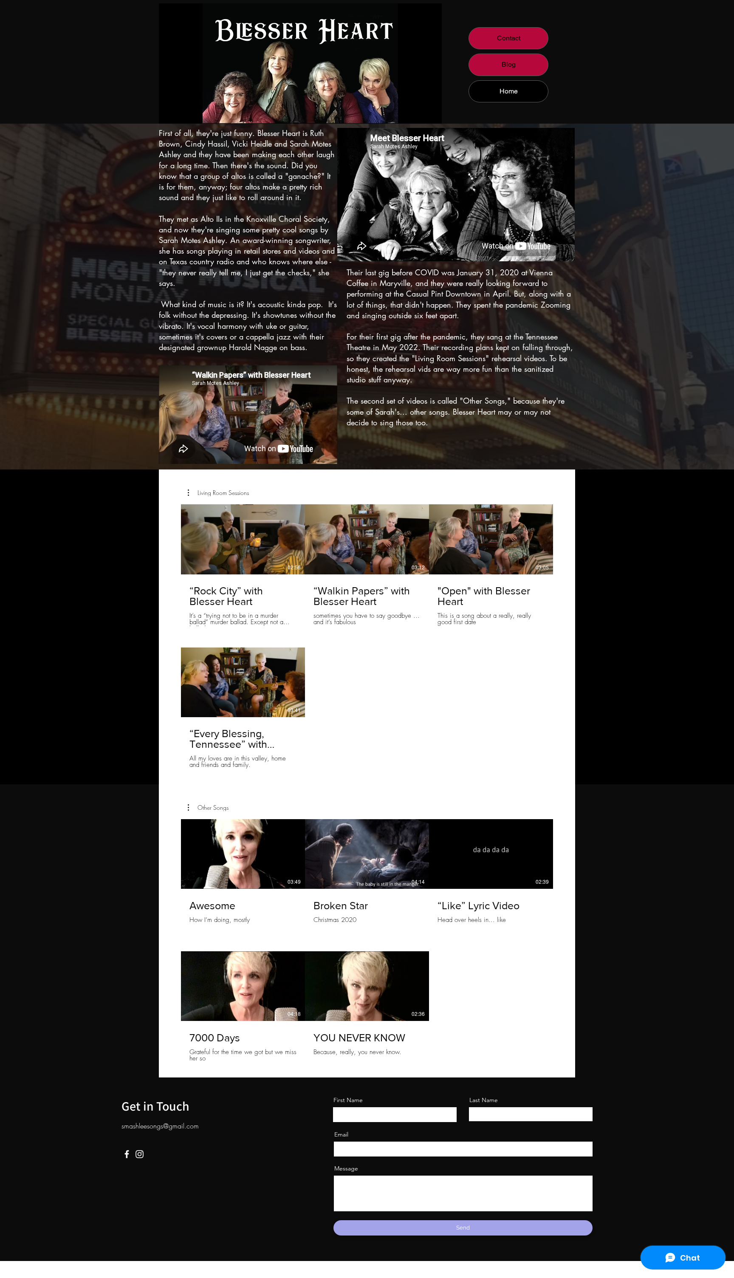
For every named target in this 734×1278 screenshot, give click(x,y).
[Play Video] (242, 539)
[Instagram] (139, 1154)
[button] (218, 492)
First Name (348, 1100)
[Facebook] (126, 1154)
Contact (508, 38)
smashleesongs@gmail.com (160, 1126)
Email (341, 1134)
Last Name (483, 1100)
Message (346, 1168)
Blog (509, 64)
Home (509, 91)
